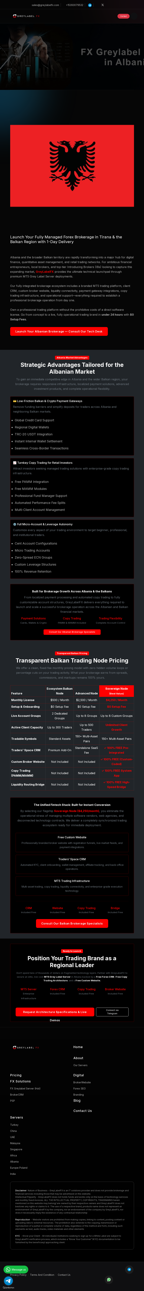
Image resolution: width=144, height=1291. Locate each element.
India (13, 1173)
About (78, 1058)
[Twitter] (102, 5)
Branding (78, 1094)
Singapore (16, 1149)
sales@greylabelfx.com (45, 5)
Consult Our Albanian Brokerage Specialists (72, 632)
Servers (16, 1117)
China (13, 1130)
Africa (13, 1155)
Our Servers (80, 1065)
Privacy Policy (18, 1274)
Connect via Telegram (112, 1012)
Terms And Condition (42, 1274)
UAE (12, 1137)
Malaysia (15, 1143)
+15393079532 (74, 5)
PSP (12, 1100)
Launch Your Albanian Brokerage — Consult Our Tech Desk (59, 331)
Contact (123, 16)
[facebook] (97, 5)
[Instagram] (108, 5)
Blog (76, 1101)
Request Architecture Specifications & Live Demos (55, 1013)
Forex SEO (79, 1088)
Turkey (14, 1124)
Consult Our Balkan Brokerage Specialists (72, 923)
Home (78, 1047)
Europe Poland (18, 1167)
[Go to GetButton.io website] (8, 1287)
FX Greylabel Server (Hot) (25, 1088)
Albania (14, 1161)
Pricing (16, 1075)
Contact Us (82, 1111)
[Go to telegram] (8, 1280)
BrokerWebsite (82, 1082)
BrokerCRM (17, 1094)
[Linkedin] (114, 5)
